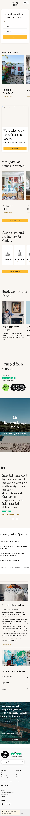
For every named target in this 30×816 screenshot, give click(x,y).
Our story (3, 790)
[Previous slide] (13, 519)
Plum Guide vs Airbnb (6, 781)
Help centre (19, 773)
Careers (3, 796)
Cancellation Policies (21, 779)
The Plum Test (5, 794)
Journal (3, 779)
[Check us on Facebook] (6, 803)
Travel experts (20, 777)
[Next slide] (17, 519)
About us (3, 788)
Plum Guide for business (7, 792)
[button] (15, 3)
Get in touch (19, 775)
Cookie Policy (8, 813)
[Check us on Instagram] (2, 803)
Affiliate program (5, 777)
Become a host (5, 773)
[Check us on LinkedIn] (9, 803)
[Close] (19, 811)
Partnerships (4, 775)
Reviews (18, 781)
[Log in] (26, 2)
